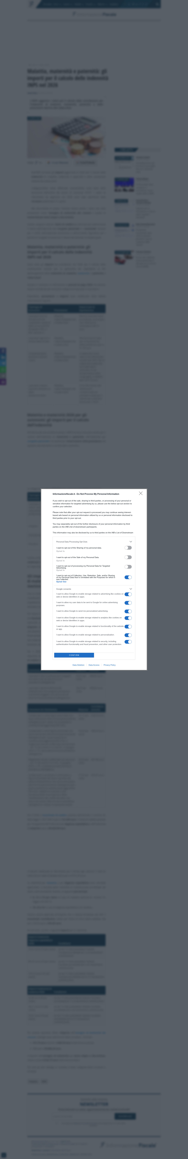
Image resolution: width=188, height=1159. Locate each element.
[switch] (128, 548)
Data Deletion (78, 665)
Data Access (94, 665)
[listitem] (94, 541)
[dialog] (94, 579)
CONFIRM (74, 655)
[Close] (141, 494)
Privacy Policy (110, 665)
